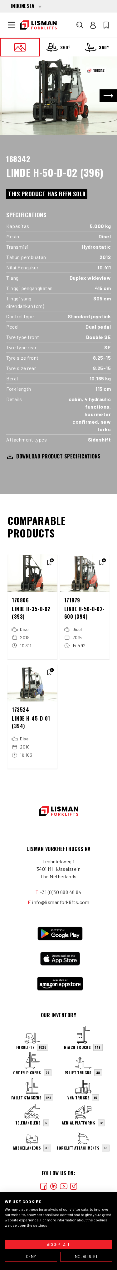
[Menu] (11, 25)
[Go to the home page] (38, 25)
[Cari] (79, 25)
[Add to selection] (49, 562)
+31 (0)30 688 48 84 (61, 892)
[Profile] (93, 25)
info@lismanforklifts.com (60, 902)
